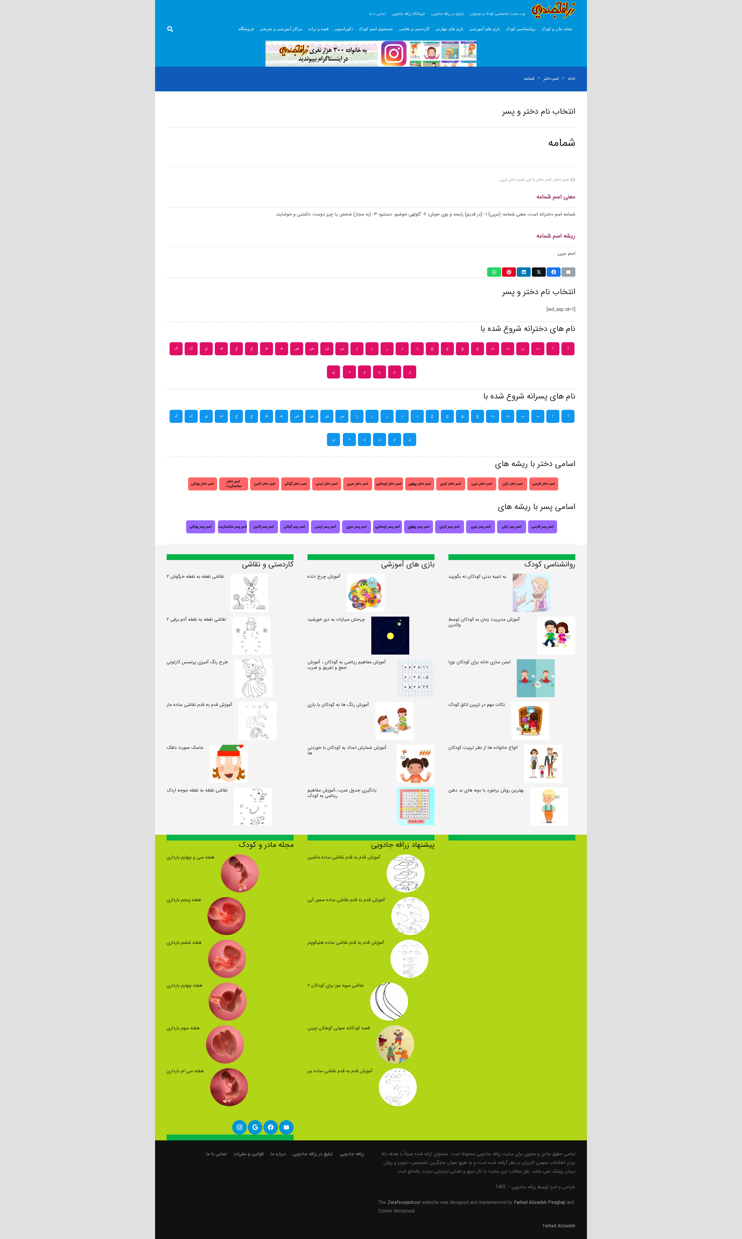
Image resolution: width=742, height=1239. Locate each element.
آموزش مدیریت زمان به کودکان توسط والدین (484, 622)
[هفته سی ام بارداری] (229, 1072)
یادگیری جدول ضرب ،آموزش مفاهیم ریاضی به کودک (342, 793)
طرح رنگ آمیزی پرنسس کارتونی (197, 662)
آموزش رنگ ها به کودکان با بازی (338, 704)
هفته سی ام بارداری (185, 1071)
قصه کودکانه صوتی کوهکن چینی (339, 1028)
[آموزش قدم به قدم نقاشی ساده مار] (258, 706)
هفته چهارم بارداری (184, 985)
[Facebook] (270, 1127)
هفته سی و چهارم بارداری (190, 857)
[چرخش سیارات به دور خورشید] (390, 620)
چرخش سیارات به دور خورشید (336, 619)
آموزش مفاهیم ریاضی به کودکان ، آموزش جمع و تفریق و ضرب (347, 664)
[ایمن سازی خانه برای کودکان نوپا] (536, 663)
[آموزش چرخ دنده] (366, 578)
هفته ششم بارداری (184, 942)
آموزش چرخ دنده (324, 576)
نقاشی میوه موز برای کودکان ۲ (336, 985)
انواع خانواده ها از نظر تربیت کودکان (483, 747)
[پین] (509, 272)
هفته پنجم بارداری (184, 899)
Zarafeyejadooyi (404, 1202)
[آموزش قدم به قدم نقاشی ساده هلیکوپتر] (409, 944)
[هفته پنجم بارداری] (226, 901)
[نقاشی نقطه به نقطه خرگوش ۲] (249, 578)
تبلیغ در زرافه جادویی (313, 1154)
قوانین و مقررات (248, 1154)
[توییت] (539, 272)
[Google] (255, 1127)
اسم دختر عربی (512, 179)
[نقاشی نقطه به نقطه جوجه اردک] (253, 791)
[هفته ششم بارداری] (227, 944)
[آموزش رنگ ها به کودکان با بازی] (394, 706)
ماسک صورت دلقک (185, 747)
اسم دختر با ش (539, 179)
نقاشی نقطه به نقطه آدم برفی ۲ (196, 619)
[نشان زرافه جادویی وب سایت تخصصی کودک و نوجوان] (553, 10)
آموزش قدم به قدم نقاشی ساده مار (199, 704)
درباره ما (278, 1154)
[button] (170, 29)
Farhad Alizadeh (559, 1226)
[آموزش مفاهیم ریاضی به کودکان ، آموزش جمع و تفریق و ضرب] (415, 663)
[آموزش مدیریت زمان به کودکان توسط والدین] (556, 620)
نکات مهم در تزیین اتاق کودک (476, 704)
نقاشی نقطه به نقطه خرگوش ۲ (195, 576)
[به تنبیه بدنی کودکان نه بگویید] (532, 578)
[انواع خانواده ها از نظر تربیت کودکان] (543, 749)
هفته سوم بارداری (183, 1028)
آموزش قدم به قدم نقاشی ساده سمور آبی (346, 899)
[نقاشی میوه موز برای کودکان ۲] (389, 986)
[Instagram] (239, 1127)
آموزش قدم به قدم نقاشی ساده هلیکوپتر (346, 942)
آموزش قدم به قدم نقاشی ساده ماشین (344, 857)
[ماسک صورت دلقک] (229, 749)
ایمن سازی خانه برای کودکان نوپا (479, 662)
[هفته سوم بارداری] (225, 1029)
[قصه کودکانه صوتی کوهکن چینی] (395, 1029)
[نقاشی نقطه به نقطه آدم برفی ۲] (251, 620)
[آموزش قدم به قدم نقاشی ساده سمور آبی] (410, 901)
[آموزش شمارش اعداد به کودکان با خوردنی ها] (415, 749)
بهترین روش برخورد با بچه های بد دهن (486, 790)
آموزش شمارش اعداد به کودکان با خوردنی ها (347, 750)
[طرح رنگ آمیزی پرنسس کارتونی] (253, 663)
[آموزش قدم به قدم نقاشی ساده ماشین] (406, 858)
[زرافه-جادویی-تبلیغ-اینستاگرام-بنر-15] (371, 54)
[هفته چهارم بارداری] (228, 986)
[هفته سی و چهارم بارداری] (240, 858)
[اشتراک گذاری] (554, 272)
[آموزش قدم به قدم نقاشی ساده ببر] (398, 1072)
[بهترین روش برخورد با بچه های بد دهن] (549, 791)
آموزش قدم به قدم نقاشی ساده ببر (340, 1071)
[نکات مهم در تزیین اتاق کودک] (530, 706)
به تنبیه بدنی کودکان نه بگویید (477, 576)
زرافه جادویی (352, 1154)
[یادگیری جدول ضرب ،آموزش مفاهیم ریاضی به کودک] (415, 791)
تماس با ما (216, 1154)
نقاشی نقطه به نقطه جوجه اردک (197, 790)
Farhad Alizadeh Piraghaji (539, 1202)
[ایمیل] (568, 272)
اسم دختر (561, 179)
